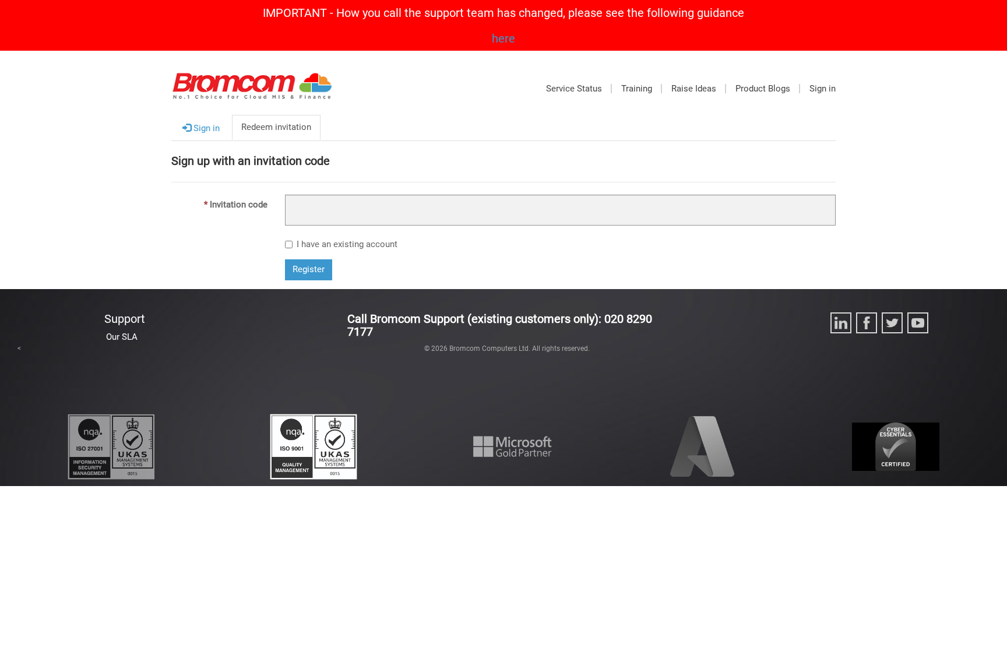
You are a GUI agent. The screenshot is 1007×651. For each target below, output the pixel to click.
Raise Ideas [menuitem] (693, 88)
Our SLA (122, 337)
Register (309, 269)
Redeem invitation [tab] (276, 127)
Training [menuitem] (636, 88)
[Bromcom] (252, 92)
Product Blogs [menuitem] (762, 88)
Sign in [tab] (205, 128)
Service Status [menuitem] (574, 88)
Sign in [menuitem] (822, 88)
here (503, 38)
